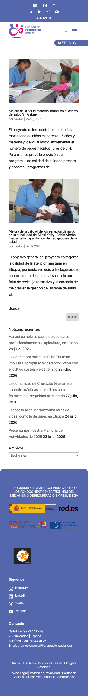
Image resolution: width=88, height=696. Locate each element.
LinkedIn (20, 595)
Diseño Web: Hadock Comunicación (50, 677)
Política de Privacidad (45, 673)
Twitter (20, 603)
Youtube (20, 611)
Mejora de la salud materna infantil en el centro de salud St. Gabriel (43, 112)
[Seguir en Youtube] (56, 11)
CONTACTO (44, 18)
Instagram (21, 587)
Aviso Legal (20, 673)
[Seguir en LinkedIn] (39, 11)
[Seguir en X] (31, 11)
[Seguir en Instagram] (48, 11)
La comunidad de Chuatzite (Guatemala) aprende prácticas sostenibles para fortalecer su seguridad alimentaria (41, 389)
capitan (18, 119)
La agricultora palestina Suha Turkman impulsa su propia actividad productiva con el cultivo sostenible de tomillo (43, 363)
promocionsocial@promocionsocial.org (45, 645)
